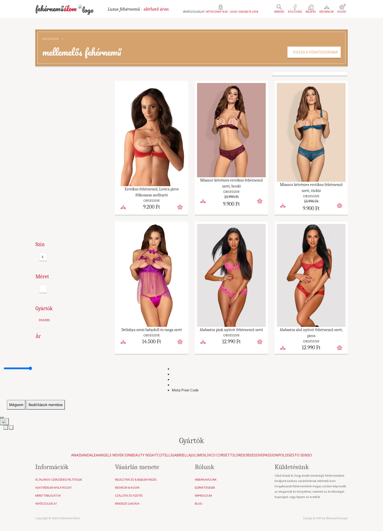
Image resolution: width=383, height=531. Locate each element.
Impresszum (203, 495)
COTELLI (164, 455)
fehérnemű (56, 8)
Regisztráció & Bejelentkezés (136, 480)
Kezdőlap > (52, 39)
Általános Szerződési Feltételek (58, 480)
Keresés (279, 12)
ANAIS (76, 455)
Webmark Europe (337, 518)
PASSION (270, 455)
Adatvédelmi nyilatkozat (53, 488)
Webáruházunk (206, 480)
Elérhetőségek (205, 488)
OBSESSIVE (253, 455)
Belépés (311, 12)
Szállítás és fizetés (129, 495)
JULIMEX (198, 455)
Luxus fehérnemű (138, 9)
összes (44, 320)
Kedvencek (326, 12)
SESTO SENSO (300, 455)
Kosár (341, 9)
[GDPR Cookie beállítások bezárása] (2, 417)
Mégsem (16, 404)
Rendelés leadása (127, 503)
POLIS (283, 455)
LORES (239, 455)
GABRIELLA (181, 455)
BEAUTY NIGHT (144, 455)
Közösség (295, 12)
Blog (198, 503)
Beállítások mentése (46, 404)
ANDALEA (90, 455)
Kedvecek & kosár (127, 488)
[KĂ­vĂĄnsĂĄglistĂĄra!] (123, 206)
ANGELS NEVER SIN (114, 455)
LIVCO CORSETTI (219, 455)
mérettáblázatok (48, 495)
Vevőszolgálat (46, 503)
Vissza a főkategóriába (314, 52)
